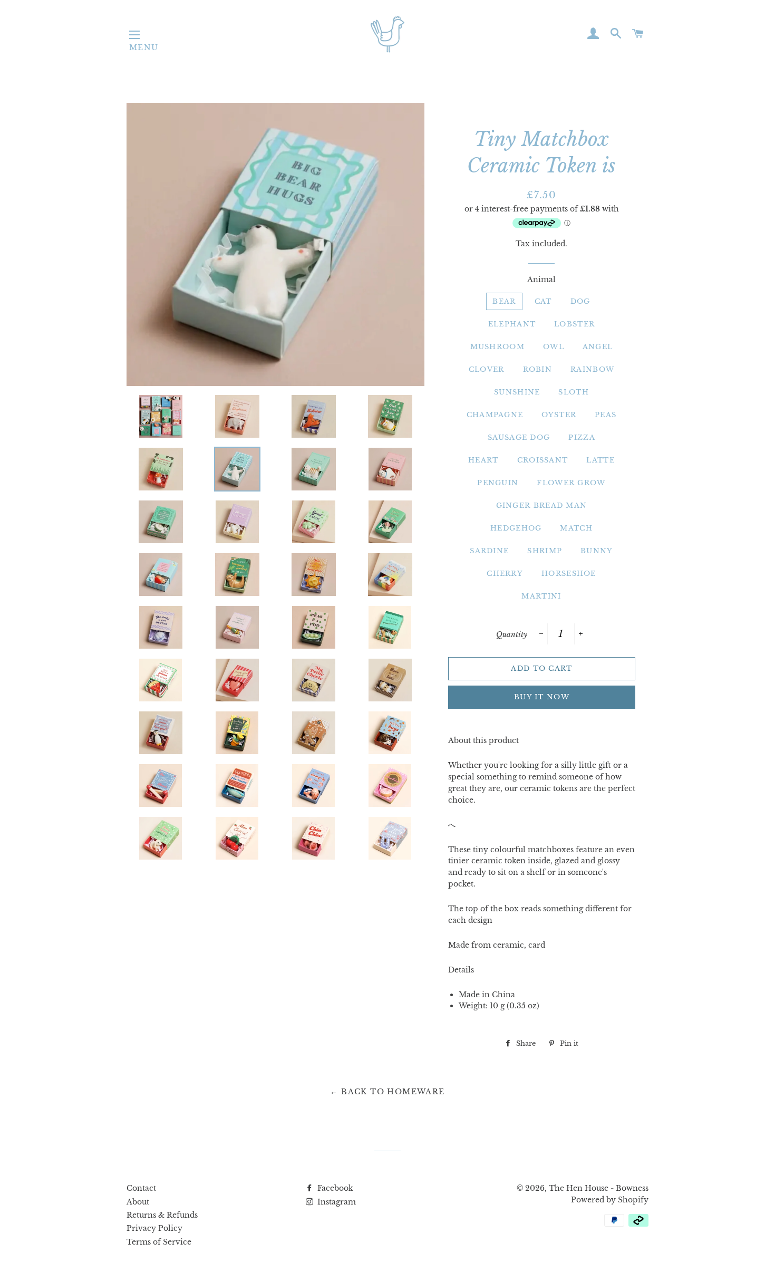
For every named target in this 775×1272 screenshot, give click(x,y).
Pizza (581, 437)
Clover (487, 369)
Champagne (495, 414)
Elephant (512, 324)
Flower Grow (571, 482)
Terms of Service (159, 1242)
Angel (598, 346)
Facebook (334, 1188)
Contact (141, 1188)
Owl (553, 346)
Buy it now (541, 696)
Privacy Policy (154, 1228)
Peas (605, 414)
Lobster (574, 324)
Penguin (497, 482)
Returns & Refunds (162, 1215)
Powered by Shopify (609, 1199)
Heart (483, 460)
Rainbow (592, 369)
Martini (541, 596)
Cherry (505, 573)
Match (576, 528)
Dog (580, 301)
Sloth (573, 392)
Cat (543, 301)
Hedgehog (515, 528)
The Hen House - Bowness (598, 1188)
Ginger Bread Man (541, 505)
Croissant (542, 460)
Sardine (489, 550)
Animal (541, 279)
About (138, 1202)
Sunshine (517, 392)
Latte (600, 460)
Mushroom (497, 346)
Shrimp (544, 550)
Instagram (335, 1202)
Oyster (558, 414)
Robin (538, 369)
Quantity (511, 634)
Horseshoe (568, 573)
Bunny (596, 550)
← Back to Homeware (387, 1091)
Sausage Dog (519, 437)
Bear (504, 301)
